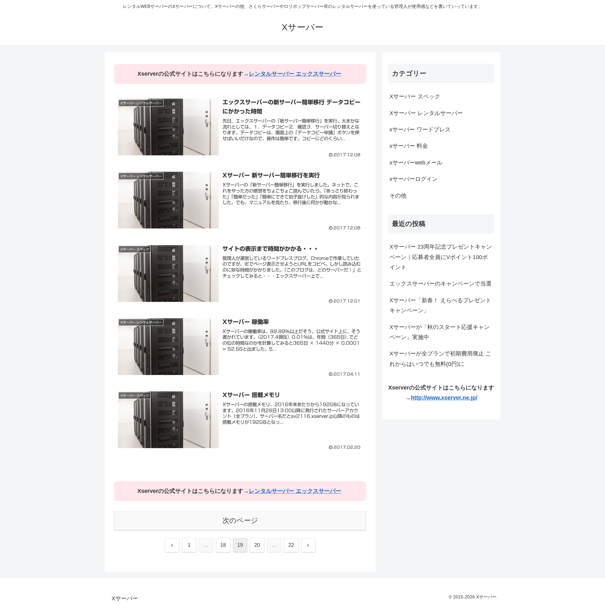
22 (291, 545)
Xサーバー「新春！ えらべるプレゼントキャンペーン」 (440, 305)
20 (257, 545)
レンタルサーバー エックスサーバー (295, 74)
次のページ (240, 520)
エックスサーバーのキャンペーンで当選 (440, 283)
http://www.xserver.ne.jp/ (444, 398)
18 (223, 545)
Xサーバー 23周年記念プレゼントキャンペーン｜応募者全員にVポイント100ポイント (440, 257)
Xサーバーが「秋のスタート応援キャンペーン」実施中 (439, 332)
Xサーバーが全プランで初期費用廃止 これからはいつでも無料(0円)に (440, 358)
